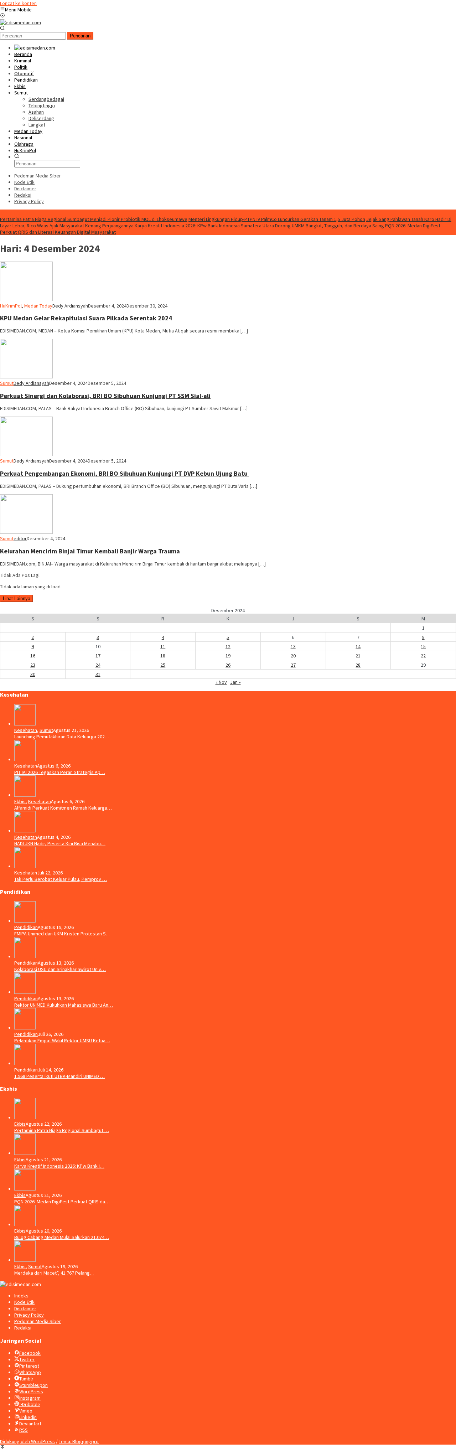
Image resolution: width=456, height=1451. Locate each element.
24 (97, 665)
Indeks (21, 1295)
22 (423, 655)
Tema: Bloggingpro (79, 1441)
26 (228, 665)
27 (293, 665)
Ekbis (20, 801)
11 (162, 646)
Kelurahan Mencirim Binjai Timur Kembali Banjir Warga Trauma (90, 551)
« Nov (221, 682)
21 (358, 655)
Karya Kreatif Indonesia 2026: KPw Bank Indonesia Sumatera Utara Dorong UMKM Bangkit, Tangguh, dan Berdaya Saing (259, 225)
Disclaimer (25, 1308)
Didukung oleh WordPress (27, 1441)
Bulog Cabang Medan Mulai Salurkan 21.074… (61, 1237)
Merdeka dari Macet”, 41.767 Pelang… (54, 1273)
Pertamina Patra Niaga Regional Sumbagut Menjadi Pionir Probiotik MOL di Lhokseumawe (93, 219)
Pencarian (80, 35)
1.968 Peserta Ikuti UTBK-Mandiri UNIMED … (59, 1076)
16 (32, 655)
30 (32, 674)
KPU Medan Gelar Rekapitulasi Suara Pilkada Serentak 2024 (86, 318)
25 (162, 665)
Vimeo (25, 1411)
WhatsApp (30, 1372)
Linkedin (28, 1417)
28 (358, 665)
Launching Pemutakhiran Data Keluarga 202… (61, 736)
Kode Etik (24, 1302)
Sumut (7, 383)
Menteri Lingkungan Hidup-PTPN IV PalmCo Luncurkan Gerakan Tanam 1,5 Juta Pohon (276, 219)
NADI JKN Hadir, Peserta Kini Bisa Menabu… (59, 843)
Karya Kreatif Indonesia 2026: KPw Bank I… (59, 1166)
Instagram (30, 1398)
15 (423, 646)
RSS (23, 1430)
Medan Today (38, 306)
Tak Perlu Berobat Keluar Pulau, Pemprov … (60, 879)
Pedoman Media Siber (37, 1321)
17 (97, 655)
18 (162, 655)
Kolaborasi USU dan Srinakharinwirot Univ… (60, 969)
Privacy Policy (29, 1315)
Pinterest (29, 1366)
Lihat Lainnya (16, 598)
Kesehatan (25, 730)
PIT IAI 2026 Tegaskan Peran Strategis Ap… (59, 772)
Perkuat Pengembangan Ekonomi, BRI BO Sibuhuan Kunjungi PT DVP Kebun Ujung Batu (124, 473)
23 (32, 665)
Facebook (30, 1353)
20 (293, 655)
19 (228, 655)
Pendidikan (26, 927)
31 (97, 674)
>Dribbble (29, 1404)
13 (293, 646)
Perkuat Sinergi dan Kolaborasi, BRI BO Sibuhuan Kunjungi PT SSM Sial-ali (105, 396)
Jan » (235, 682)
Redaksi (22, 1328)
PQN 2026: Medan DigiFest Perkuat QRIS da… (62, 1201)
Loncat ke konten (18, 3)
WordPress (31, 1391)
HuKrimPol (11, 306)
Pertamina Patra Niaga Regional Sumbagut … (61, 1130)
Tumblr (26, 1378)
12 (228, 646)
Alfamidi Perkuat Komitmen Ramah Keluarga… (63, 808)
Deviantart (30, 1423)
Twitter (27, 1359)
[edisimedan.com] (20, 22)
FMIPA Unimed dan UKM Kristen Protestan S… (62, 933)
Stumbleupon (33, 1385)
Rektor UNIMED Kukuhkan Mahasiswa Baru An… (63, 1005)
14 (358, 646)
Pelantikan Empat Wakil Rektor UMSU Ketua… (62, 1040)
